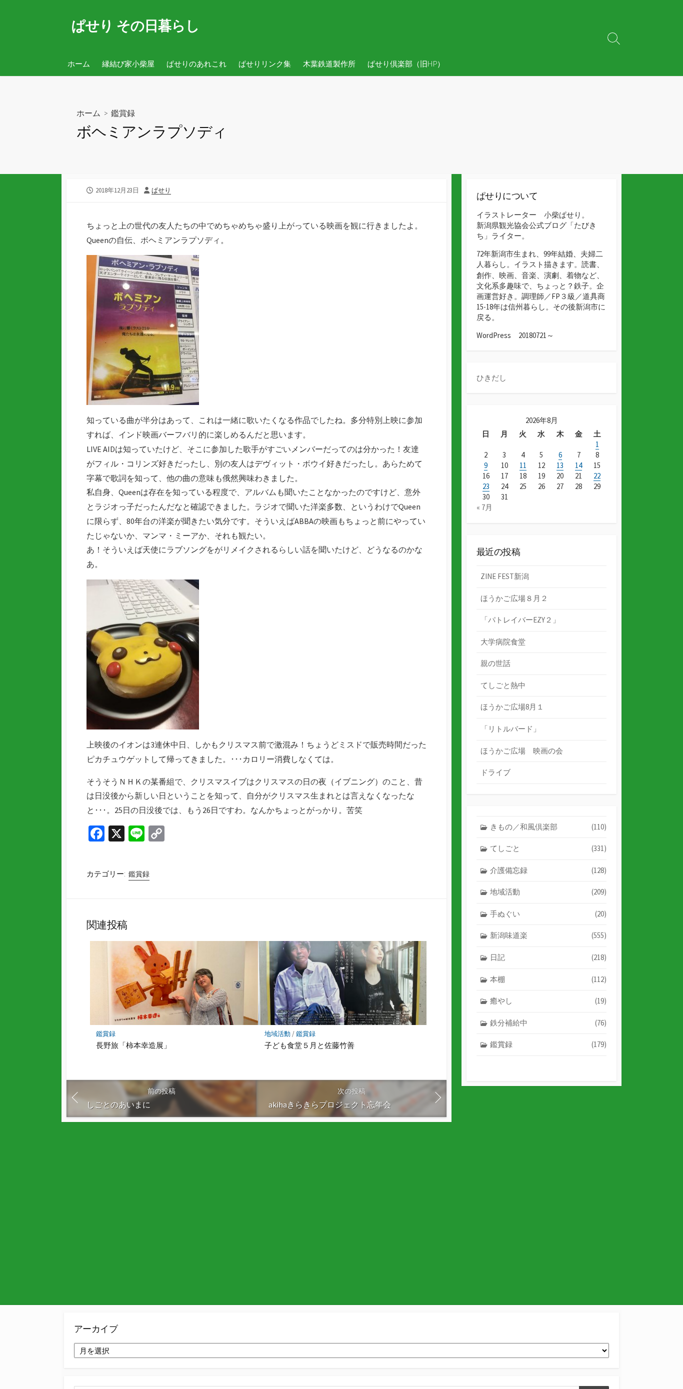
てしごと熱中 (503, 685)
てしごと (548, 848)
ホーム (79, 63)
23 (486, 486)
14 (578, 465)
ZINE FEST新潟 (504, 576)
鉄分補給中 (548, 1023)
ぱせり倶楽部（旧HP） (406, 63)
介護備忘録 (548, 870)
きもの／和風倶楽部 (548, 827)
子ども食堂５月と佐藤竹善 (309, 1045)
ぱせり (161, 190)
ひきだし (491, 377)
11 (523, 465)
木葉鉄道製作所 (329, 63)
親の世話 (495, 663)
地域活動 (277, 1034)
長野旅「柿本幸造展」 (133, 1045)
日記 (548, 957)
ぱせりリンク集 (264, 63)
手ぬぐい (548, 913)
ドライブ (495, 772)
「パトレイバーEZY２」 (520, 619)
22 (597, 475)
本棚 (548, 979)
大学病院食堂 (503, 641)
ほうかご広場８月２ (514, 598)
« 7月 (484, 507)
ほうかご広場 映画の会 (521, 751)
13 (560, 465)
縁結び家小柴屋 (128, 63)
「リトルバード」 (510, 729)
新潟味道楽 (548, 935)
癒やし (548, 1001)
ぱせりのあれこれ (196, 63)
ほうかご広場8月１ (512, 707)
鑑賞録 (123, 113)
